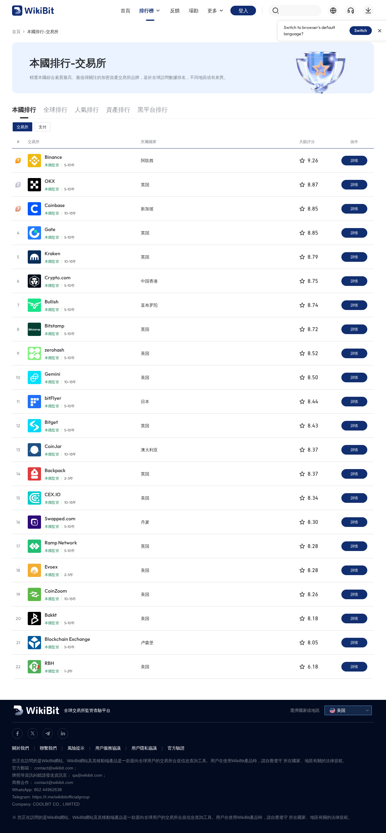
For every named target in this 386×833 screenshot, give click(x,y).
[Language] (333, 10)
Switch (360, 30)
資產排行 (118, 109)
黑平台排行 (153, 109)
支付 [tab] (42, 126)
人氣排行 (87, 109)
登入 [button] (243, 11)
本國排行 (24, 109)
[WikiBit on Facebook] (17, 733)
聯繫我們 (48, 748)
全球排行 (55, 109)
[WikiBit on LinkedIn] (63, 733)
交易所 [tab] (22, 126)
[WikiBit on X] (32, 733)
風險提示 (76, 748)
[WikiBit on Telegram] (48, 733)
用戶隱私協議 (144, 748)
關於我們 (20, 748)
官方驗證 (176, 748)
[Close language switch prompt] (380, 31)
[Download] (368, 10)
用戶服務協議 (108, 748)
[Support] (350, 10)
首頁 (16, 31)
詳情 (354, 160)
